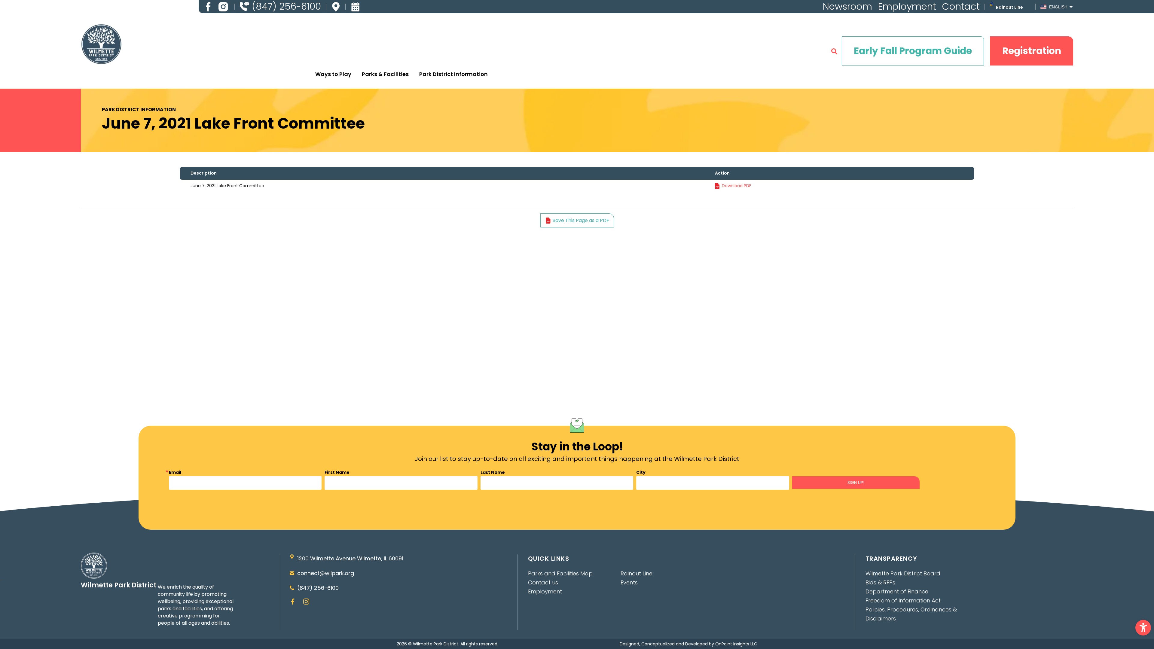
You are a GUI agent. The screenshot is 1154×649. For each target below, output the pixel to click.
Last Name (493, 472)
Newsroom (847, 6)
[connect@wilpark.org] (292, 573)
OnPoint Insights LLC (736, 644)
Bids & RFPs (880, 582)
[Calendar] (355, 6)
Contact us (543, 582)
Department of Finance (897, 591)
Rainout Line (1009, 7)
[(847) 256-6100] (244, 6)
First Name (337, 472)
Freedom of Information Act (903, 600)
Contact (961, 6)
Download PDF (736, 186)
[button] (1143, 627)
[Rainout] (991, 3)
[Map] (335, 6)
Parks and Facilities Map (560, 573)
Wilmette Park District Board (903, 573)
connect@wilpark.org (325, 573)
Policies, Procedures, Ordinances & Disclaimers (911, 614)
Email (175, 472)
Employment (907, 6)
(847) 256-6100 (318, 588)
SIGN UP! (855, 483)
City (641, 472)
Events (629, 582)
